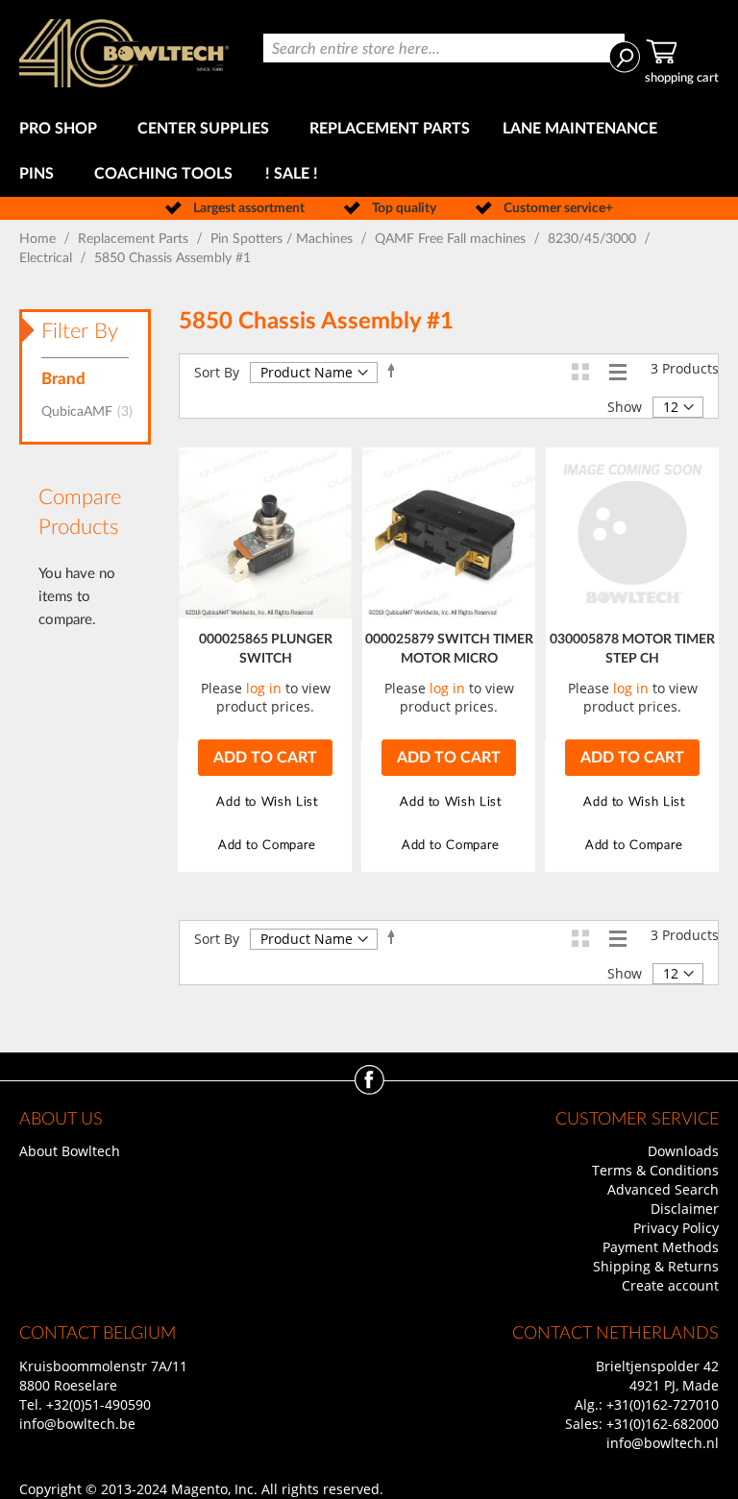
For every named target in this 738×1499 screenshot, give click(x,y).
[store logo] (124, 53)
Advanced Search (663, 1189)
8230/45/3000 (594, 239)
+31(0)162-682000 (662, 1423)
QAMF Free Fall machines (452, 239)
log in (264, 688)
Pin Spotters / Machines (283, 239)
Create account (670, 1285)
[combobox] (444, 48)
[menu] (369, 152)
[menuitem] (62, 129)
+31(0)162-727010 (662, 1404)
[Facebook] (369, 1089)
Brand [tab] (63, 379)
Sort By (216, 372)
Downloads (683, 1151)
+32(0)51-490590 (98, 1404)
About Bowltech (69, 1151)
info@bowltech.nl (662, 1443)
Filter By (79, 331)
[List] (617, 371)
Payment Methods (661, 1247)
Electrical (47, 258)
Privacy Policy (676, 1228)
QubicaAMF (92, 412)
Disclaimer (685, 1208)
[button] (265, 802)
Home (39, 239)
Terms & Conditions (655, 1170)
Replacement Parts (135, 239)
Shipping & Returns (656, 1266)
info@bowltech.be (77, 1423)
